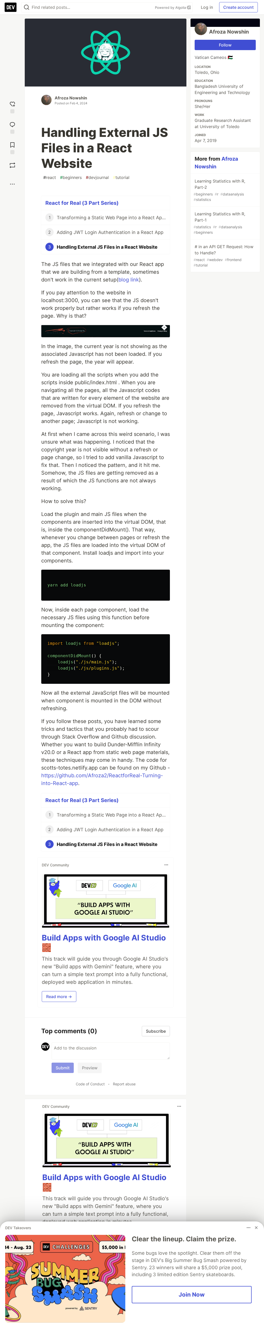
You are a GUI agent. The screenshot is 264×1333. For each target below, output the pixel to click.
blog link (128, 280)
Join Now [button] (192, 1294)
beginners (71, 177)
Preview (89, 1067)
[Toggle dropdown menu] (166, 865)
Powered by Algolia (171, 7)
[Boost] (12, 165)
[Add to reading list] (12, 147)
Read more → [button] (59, 996)
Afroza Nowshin (71, 97)
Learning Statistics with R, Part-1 (219, 222)
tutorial (121, 177)
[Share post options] (12, 184)
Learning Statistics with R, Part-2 (219, 190)
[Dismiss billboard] (256, 1228)
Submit (63, 1067)
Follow (225, 45)
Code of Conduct (90, 1084)
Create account (238, 7)
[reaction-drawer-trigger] (12, 107)
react (49, 177)
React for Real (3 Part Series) (82, 203)
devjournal (97, 177)
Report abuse (124, 1084)
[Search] (26, 7)
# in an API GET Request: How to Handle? (223, 255)
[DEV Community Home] (10, 7)
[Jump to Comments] (12, 127)
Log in (207, 7)
